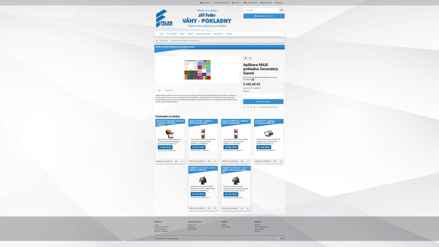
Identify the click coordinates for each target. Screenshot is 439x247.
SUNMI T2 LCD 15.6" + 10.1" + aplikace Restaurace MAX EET (235, 170)
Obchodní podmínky (161, 231)
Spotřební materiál (203, 34)
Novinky (257, 231)
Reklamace (191, 227)
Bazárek (229, 34)
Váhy (161, 34)
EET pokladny (172, 34)
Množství (246, 91)
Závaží (190, 34)
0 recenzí (263, 107)
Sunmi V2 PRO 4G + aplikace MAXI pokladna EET (235, 122)
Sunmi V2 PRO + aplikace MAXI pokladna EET (201, 122)
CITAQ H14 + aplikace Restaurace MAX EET (265, 122)
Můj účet (257, 225)
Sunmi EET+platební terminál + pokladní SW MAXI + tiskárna (170, 123)
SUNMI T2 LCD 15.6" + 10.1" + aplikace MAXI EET (203, 169)
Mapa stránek (192, 229)
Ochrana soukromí (160, 229)
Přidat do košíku (263, 101)
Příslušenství (218, 34)
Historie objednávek (261, 227)
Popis (159, 90)
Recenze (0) (169, 90)
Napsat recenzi (272, 107)
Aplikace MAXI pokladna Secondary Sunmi (185, 41)
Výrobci (223, 225)
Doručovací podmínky (161, 227)
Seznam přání (259, 229)
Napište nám (192, 225)
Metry (182, 34)
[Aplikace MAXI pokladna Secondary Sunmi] (197, 69)
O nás (156, 225)
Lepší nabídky (225, 227)
